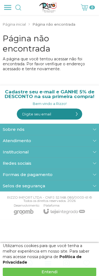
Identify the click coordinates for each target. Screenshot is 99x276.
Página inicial (14, 24)
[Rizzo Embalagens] (48, 7)
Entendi (49, 271)
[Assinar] (76, 114)
